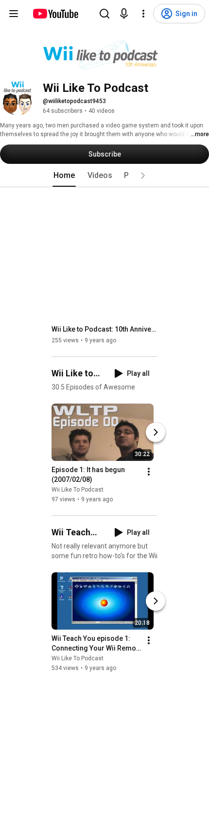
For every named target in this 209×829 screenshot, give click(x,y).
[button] (143, 175)
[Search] (104, 13)
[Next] (155, 432)
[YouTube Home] (55, 13)
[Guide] (13, 13)
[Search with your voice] (124, 13)
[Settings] (143, 13)
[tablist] (104, 175)
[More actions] (148, 471)
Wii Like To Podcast (78, 489)
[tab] (64, 175)
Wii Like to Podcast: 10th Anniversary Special (105, 329)
